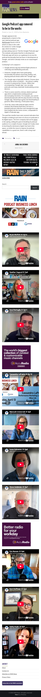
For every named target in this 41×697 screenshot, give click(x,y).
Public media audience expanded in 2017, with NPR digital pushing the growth (30, 158)
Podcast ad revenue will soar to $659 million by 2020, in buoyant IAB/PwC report (11, 160)
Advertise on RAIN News (9, 674)
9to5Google (6, 42)
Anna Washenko (24, 32)
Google (18, 138)
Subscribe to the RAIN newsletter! (12, 683)
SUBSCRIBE (6, 178)
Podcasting (8, 138)
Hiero (16, 694)
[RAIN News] (20, 7)
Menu (20, 16)
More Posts (19, 148)
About (4, 667)
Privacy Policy (6, 677)
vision (35, 119)
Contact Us (5, 671)
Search (4, 184)
